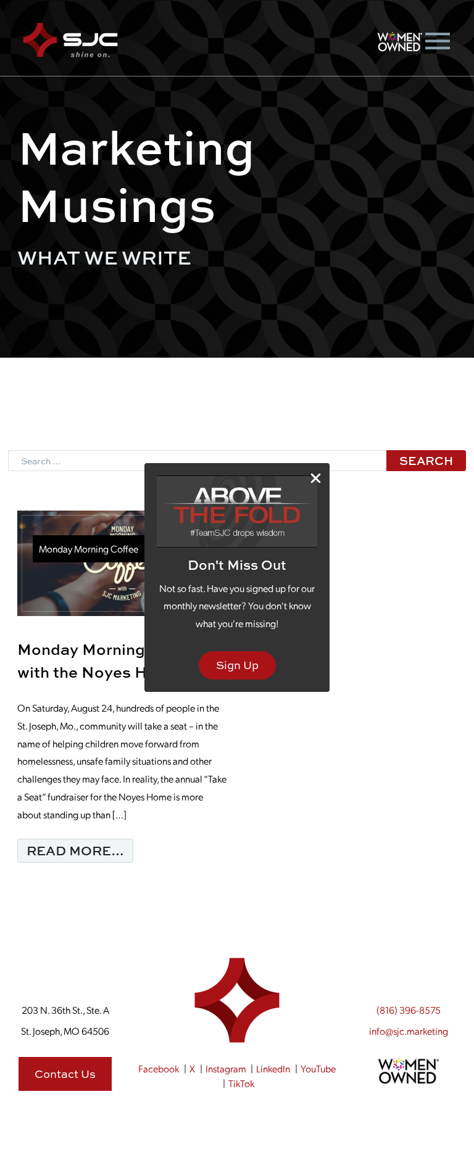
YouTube (318, 1068)
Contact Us (65, 1074)
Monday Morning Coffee (88, 548)
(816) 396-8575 (408, 1009)
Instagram (226, 1068)
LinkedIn (273, 1068)
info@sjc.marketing (408, 1030)
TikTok (241, 1083)
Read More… (80, 850)
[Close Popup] (316, 477)
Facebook (158, 1068)
